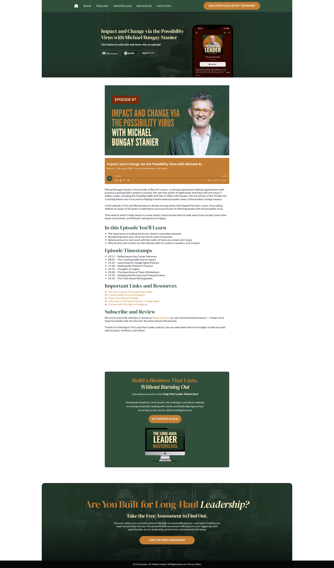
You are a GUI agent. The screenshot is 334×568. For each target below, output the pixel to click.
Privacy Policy (194, 564)
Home (76, 6)
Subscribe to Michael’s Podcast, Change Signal (134, 301)
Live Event (164, 5)
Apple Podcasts (161, 317)
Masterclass (122, 5)
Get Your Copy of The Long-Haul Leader (130, 291)
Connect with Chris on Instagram (126, 294)
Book (87, 5)
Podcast (102, 5)
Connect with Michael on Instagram (128, 304)
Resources (144, 5)
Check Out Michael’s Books (123, 298)
